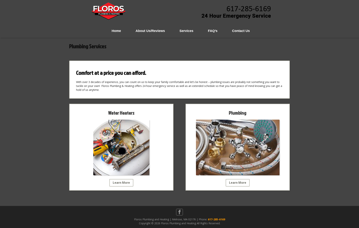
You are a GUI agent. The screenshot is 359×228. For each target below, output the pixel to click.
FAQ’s (212, 31)
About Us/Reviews (150, 31)
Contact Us (241, 31)
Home (116, 31)
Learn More (121, 183)
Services (186, 31)
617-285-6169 (216, 219)
